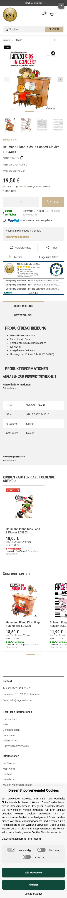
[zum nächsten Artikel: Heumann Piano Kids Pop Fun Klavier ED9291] (61, 40)
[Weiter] (61, 123)
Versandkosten (11, 729)
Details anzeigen (33, 893)
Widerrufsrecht (11, 740)
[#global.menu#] (60, 15)
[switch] (11, 850)
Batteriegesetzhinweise (16, 745)
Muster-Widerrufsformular (17, 784)
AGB (5, 724)
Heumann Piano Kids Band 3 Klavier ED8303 (23, 530)
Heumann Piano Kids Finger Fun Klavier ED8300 (24, 624)
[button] (24, 506)
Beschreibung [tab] (23, 306)
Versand (23, 186)
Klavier (18, 40)
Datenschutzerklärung (14, 838)
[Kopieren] (22, 158)
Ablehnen (33, 884)
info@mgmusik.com (21, 700)
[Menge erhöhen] (34, 202)
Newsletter (9, 779)
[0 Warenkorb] (52, 15)
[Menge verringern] (7, 202)
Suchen (54, 29)
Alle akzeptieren (33, 872)
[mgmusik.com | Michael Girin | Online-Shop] (10, 14)
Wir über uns (10, 763)
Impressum (9, 735)
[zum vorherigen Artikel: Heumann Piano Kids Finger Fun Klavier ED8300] (54, 40)
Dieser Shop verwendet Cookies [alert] (33, 790)
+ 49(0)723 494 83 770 (18, 688)
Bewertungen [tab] (23, 315)
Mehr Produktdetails (17, 236)
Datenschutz (10, 719)
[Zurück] (6, 79)
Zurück (6, 40)
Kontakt (7, 774)
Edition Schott (10, 139)
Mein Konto (9, 768)
